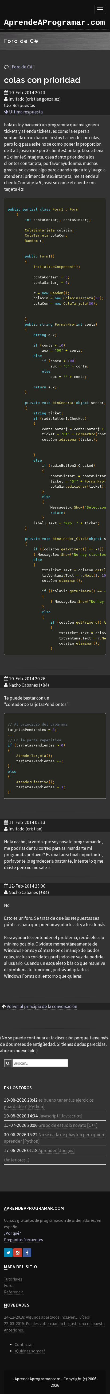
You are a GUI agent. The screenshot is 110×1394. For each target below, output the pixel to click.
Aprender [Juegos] (56, 1150)
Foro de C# (22, 67)
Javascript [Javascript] (60, 1116)
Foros (9, 1285)
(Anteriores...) (17, 1160)
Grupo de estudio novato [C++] (68, 1125)
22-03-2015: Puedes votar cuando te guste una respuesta (54, 1323)
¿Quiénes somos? (30, 1350)
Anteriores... (14, 1330)
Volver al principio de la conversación (42, 1006)
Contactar (24, 1344)
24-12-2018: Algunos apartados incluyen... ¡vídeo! (47, 1317)
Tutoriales (13, 1279)
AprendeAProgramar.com (54, 22)
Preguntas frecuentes (23, 1239)
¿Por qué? (12, 1233)
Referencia (13, 1291)
